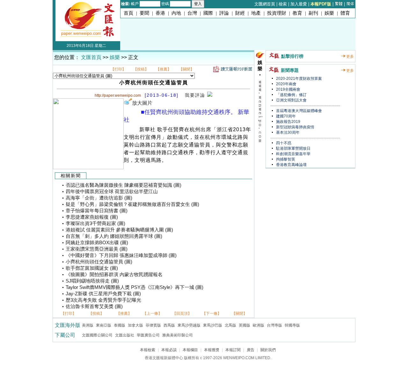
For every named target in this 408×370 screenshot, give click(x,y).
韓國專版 (292, 325)
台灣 (192, 13)
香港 (160, 13)
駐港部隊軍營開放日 (292, 148)
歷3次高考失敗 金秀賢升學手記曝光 (103, 300)
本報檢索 (147, 350)
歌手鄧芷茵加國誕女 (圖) (92, 268)
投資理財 (276, 13)
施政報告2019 (287, 121)
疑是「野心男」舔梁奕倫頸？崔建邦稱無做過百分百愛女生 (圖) (132, 204)
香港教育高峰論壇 (291, 164)
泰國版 (119, 325)
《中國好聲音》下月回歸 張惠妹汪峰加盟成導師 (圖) (121, 255)
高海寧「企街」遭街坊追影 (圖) (99, 197)
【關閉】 (186, 69)
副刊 (313, 13)
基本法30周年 (287, 132)
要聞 (144, 13)
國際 (208, 13)
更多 (350, 56)
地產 (256, 13)
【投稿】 (141, 69)
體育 (345, 13)
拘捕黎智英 (285, 159)
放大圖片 (142, 103)
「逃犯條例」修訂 (291, 95)
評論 (224, 13)
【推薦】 (163, 69)
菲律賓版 (153, 325)
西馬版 (169, 325)
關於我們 (268, 350)
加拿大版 (135, 325)
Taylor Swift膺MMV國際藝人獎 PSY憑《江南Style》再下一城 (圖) (134, 287)
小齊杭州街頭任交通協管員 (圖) (99, 261)
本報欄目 (190, 350)
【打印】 (118, 69)
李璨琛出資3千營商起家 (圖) (95, 223)
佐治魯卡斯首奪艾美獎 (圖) (94, 306)
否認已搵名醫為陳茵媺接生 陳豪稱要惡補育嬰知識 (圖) (123, 185)
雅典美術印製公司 (177, 335)
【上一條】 (152, 313)
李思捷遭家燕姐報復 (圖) (92, 217)
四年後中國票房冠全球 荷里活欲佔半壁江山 (112, 191)
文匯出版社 (124, 335)
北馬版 (230, 325)
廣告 (250, 350)
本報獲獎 (211, 350)
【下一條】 (211, 313)
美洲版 (87, 325)
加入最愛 (298, 4)
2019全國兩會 (287, 89)
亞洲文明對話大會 (291, 100)
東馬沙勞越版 (189, 325)
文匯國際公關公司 (97, 335)
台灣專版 (274, 325)
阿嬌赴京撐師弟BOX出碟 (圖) (97, 242)
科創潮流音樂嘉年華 (292, 154)
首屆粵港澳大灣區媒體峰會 (298, 111)
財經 (240, 13)
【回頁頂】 (182, 313)
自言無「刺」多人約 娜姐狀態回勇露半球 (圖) (114, 236)
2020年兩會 (285, 84)
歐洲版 (258, 325)
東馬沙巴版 (212, 325)
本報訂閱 (233, 350)
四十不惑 (283, 143)
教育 (297, 13)
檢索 (283, 4)
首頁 (128, 13)
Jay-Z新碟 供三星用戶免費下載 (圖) (103, 293)
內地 (176, 13)
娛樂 (329, 13)
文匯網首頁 (264, 4)
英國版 (244, 325)
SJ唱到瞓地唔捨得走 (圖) (92, 280)
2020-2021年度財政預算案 (298, 78)
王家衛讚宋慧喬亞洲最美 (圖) (96, 249)
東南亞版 (103, 325)
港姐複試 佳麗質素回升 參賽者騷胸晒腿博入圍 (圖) (119, 229)
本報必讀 (169, 350)
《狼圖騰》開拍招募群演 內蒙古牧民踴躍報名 (114, 274)
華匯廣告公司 (148, 335)
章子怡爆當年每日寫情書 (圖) (96, 210)
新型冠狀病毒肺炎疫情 (294, 127)
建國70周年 (285, 116)
